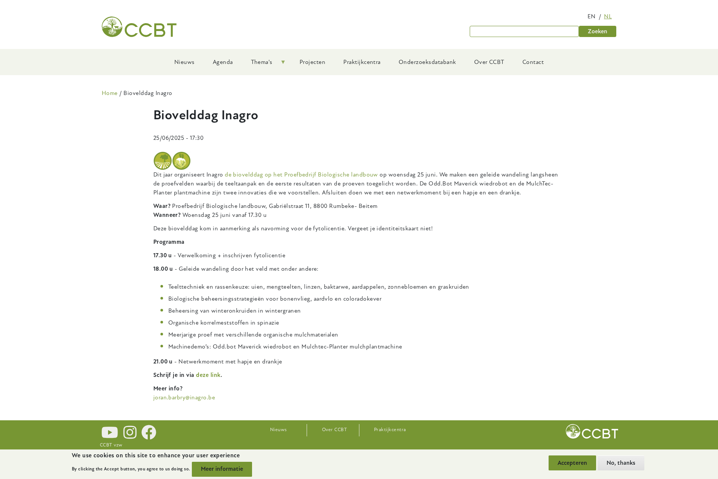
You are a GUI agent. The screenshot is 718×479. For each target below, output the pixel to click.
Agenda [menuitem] (223, 62)
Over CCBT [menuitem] (489, 62)
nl (608, 16)
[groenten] (181, 160)
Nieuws (278, 430)
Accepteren (572, 463)
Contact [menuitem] (533, 62)
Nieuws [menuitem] (184, 62)
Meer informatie (222, 469)
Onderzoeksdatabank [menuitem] (427, 62)
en (591, 16)
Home (110, 93)
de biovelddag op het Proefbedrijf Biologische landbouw (301, 174)
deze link (208, 375)
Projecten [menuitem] (312, 62)
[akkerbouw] (162, 160)
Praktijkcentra (390, 430)
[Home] (139, 26)
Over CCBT (334, 430)
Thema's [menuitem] (257, 64)
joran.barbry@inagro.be (184, 397)
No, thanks (621, 463)
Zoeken (597, 31)
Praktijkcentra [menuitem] (362, 62)
